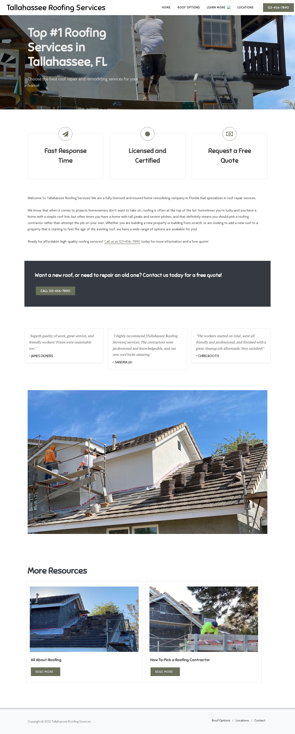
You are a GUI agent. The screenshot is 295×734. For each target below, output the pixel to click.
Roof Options (221, 720)
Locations (242, 720)
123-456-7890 (278, 8)
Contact (259, 720)
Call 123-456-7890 (55, 291)
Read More (44, 672)
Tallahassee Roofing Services (55, 7)
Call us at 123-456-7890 (122, 241)
